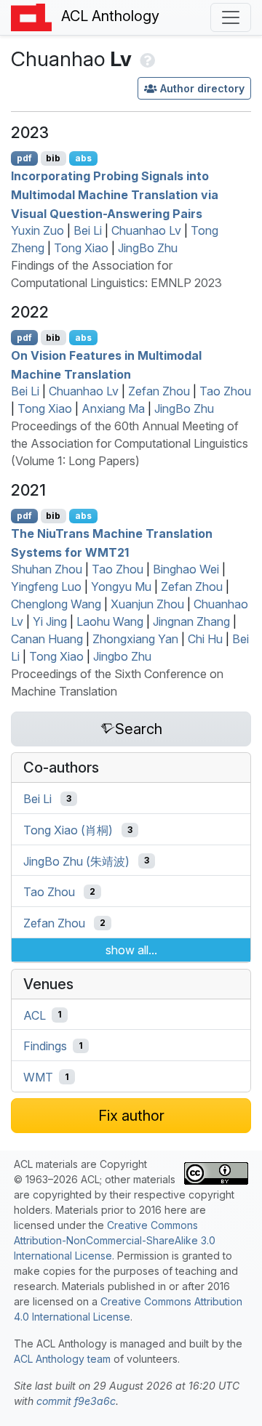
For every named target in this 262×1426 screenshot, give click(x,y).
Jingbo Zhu (122, 656)
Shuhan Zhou (46, 569)
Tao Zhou (225, 391)
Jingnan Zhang (191, 621)
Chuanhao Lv (146, 230)
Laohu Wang (109, 621)
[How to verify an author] (146, 59)
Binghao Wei (186, 569)
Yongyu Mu (121, 586)
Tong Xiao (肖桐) (68, 830)
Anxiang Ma (113, 408)
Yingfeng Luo (46, 586)
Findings (45, 1046)
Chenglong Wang (56, 604)
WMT (38, 1077)
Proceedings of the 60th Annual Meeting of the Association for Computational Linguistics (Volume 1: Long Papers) (129, 443)
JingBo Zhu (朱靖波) (76, 860)
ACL (34, 1014)
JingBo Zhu (148, 248)
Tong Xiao (81, 248)
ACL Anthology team (62, 1359)
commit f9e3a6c (76, 1401)
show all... (131, 950)
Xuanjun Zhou (147, 604)
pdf (24, 158)
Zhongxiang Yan (135, 639)
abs (83, 158)
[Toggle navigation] (230, 17)
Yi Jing (50, 621)
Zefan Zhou (159, 391)
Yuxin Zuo (37, 230)
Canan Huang (47, 639)
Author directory (202, 88)
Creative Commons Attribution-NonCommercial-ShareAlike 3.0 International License (114, 1240)
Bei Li (88, 230)
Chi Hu (205, 639)
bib (53, 158)
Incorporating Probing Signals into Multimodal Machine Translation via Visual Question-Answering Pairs (114, 194)
